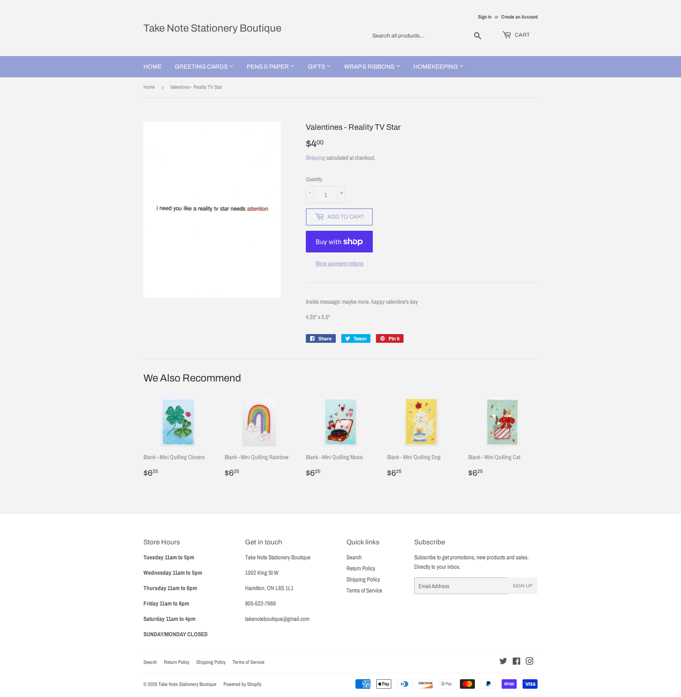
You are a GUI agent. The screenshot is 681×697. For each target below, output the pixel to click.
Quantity (314, 179)
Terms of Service (364, 590)
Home (152, 67)
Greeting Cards (202, 67)
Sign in (484, 16)
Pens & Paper (268, 67)
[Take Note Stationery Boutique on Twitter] (503, 662)
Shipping (315, 157)
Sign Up (522, 586)
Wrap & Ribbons (370, 67)
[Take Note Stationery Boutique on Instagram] (530, 662)
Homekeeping (436, 67)
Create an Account (519, 16)
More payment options (339, 263)
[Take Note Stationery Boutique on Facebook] (516, 662)
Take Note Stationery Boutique (212, 28)
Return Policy (360, 568)
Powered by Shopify (242, 684)
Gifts (317, 67)
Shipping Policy (363, 579)
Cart (522, 35)
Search (354, 557)
